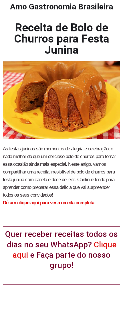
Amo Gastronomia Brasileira (61, 6)
